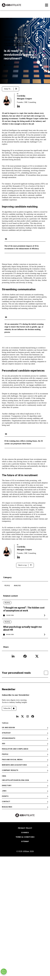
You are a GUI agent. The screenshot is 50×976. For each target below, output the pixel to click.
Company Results (10, 770)
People (7, 40)
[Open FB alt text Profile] (32, 716)
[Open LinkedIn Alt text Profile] (17, 716)
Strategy (6, 733)
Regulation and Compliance (15, 749)
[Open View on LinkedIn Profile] (18, 106)
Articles (21, 37)
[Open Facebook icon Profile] (25, 656)
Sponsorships (8, 738)
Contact (6, 801)
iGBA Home (8, 37)
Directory (6, 785)
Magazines (7, 807)
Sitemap (25, 841)
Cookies (25, 832)
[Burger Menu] (46, 5)
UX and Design (8, 727)
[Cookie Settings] (4, 971)
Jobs (4, 791)
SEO (3, 743)
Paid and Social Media (12, 760)
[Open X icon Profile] (36, 656)
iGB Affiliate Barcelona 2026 (15, 780)
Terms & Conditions (25, 837)
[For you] (46, 673)
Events (5, 796)
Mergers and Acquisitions (14, 765)
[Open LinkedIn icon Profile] (13, 656)
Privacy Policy (25, 828)
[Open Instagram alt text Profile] (27, 716)
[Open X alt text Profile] (22, 716)
